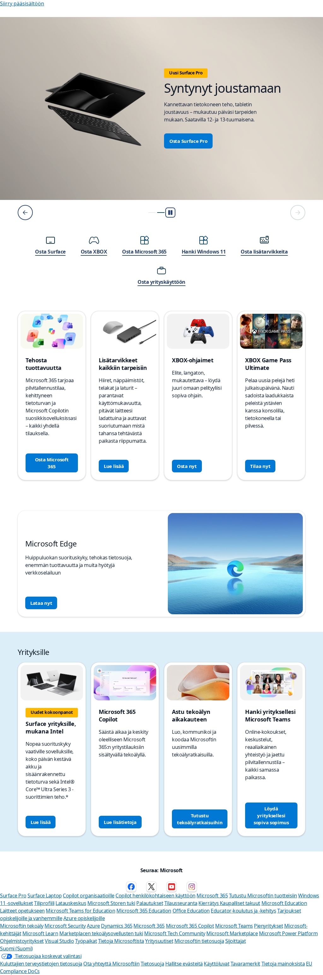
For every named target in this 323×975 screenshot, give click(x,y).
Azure (93, 925)
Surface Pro (13, 895)
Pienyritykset (268, 925)
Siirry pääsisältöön (22, 3)
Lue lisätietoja (120, 822)
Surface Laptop (44, 895)
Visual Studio (59, 940)
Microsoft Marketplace (232, 933)
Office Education (191, 910)
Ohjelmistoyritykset (22, 940)
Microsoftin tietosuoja (199, 940)
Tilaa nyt (260, 466)
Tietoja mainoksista (283, 963)
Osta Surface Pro (188, 141)
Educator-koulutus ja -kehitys (243, 910)
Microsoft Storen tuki (111, 903)
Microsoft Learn (40, 933)
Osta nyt (187, 466)
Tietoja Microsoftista (121, 940)
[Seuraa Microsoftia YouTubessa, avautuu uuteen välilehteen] (172, 887)
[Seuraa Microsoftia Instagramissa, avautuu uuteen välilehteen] (192, 887)
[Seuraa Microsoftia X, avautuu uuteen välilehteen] (151, 887)
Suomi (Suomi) (16, 948)
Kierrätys (209, 903)
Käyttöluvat (216, 963)
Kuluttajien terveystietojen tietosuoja (41, 963)
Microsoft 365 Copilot (190, 925)
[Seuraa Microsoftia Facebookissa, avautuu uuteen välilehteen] (131, 887)
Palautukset (149, 903)
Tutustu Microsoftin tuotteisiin (263, 895)
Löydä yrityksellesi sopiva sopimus (271, 815)
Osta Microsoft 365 (52, 463)
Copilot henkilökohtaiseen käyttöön (155, 895)
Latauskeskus (71, 903)
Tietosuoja (152, 963)
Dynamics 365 (116, 925)
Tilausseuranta (180, 903)
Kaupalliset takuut (240, 903)
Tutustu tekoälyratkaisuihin (199, 819)
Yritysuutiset (159, 940)
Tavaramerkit (245, 963)
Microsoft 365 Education (143, 910)
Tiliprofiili (44, 903)
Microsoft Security (64, 925)
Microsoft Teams (234, 925)
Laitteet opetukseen (22, 910)
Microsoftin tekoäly (22, 925)
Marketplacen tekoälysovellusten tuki (101, 933)
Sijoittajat (235, 940)
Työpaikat (86, 940)
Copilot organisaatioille (88, 895)
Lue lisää (114, 466)
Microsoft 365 (212, 895)
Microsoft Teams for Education (80, 910)
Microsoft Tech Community (174, 933)
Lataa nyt (41, 603)
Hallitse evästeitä (184, 963)
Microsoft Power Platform (288, 933)
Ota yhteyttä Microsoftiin (111, 963)
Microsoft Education (284, 903)
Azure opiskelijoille (84, 918)
